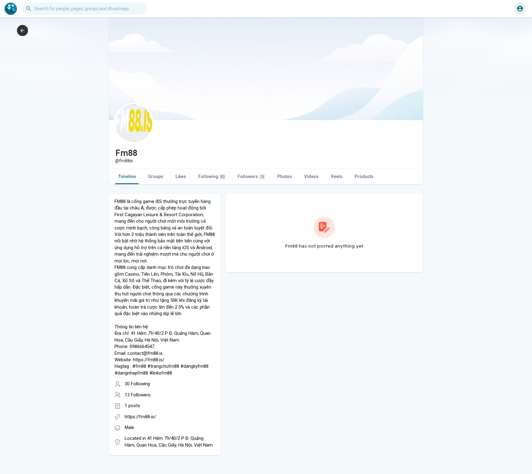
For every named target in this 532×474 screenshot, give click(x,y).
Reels (336, 176)
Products (364, 176)
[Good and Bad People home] (11, 8)
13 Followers (138, 395)
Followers (251, 176)
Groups (155, 176)
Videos (311, 176)
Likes (180, 176)
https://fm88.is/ (140, 416)
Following (211, 176)
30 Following (137, 384)
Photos (284, 176)
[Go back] (22, 30)
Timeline (127, 176)
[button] (520, 8)
